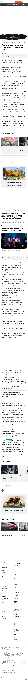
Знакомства (16, 617)
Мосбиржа (14, 665)
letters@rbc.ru (6, 661)
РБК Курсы (15, 627)
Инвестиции (22, 535)
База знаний (3, 573)
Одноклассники (17, 563)
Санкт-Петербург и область (4, 584)
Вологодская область (4, 594)
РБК (2, 319)
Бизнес (2, 565)
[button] (14, 37)
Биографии (3, 572)
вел (18, 274)
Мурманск (3, 618)
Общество (3, 564)
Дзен (15, 567)
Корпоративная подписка (17, 579)
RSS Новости (16, 584)
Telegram (16, 565)
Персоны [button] (11, 485)
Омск (2, 590)
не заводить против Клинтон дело (12, 94)
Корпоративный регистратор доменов (16, 610)
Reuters (19, 71)
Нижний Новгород (3, 601)
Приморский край (4, 620)
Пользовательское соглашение (8, 674)
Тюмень (3, 611)
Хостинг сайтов (15, 614)
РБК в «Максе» (7, 133)
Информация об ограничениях (8, 670)
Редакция (16, 595)
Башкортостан (4, 591)
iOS (15, 637)
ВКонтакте (16, 561)
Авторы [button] (3, 485)
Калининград (4, 596)
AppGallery (16, 641)
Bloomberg (9, 438)
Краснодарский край (4, 599)
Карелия (3, 616)
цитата (4, 297)
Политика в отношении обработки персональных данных (12, 676)
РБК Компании (16, 624)
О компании (16, 590)
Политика (3, 398)
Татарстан (3, 609)
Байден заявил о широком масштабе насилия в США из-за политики (12, 394)
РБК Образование (4, 576)
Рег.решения (16, 616)
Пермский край (3, 604)
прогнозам (17, 446)
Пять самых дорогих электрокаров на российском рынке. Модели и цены (8, 534)
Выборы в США (4, 210)
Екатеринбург (4, 586)
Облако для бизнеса (15, 606)
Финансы (3, 570)
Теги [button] (2, 158)
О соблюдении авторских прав (8, 672)
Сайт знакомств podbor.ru (16, 620)
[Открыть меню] (26, 2)
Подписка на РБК (16, 576)
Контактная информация (16, 593)
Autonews (3, 536)
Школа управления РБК (16, 630)
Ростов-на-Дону (3, 607)
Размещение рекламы (16, 597)
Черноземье (4, 613)
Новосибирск (4, 588)
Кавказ (2, 614)
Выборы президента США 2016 (8, 42)
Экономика (3, 562)
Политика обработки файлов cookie (9, 678)
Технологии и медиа (4, 568)
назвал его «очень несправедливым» (14, 111)
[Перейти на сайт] (14, 37)
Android (15, 639)
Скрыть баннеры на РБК (16, 573)
